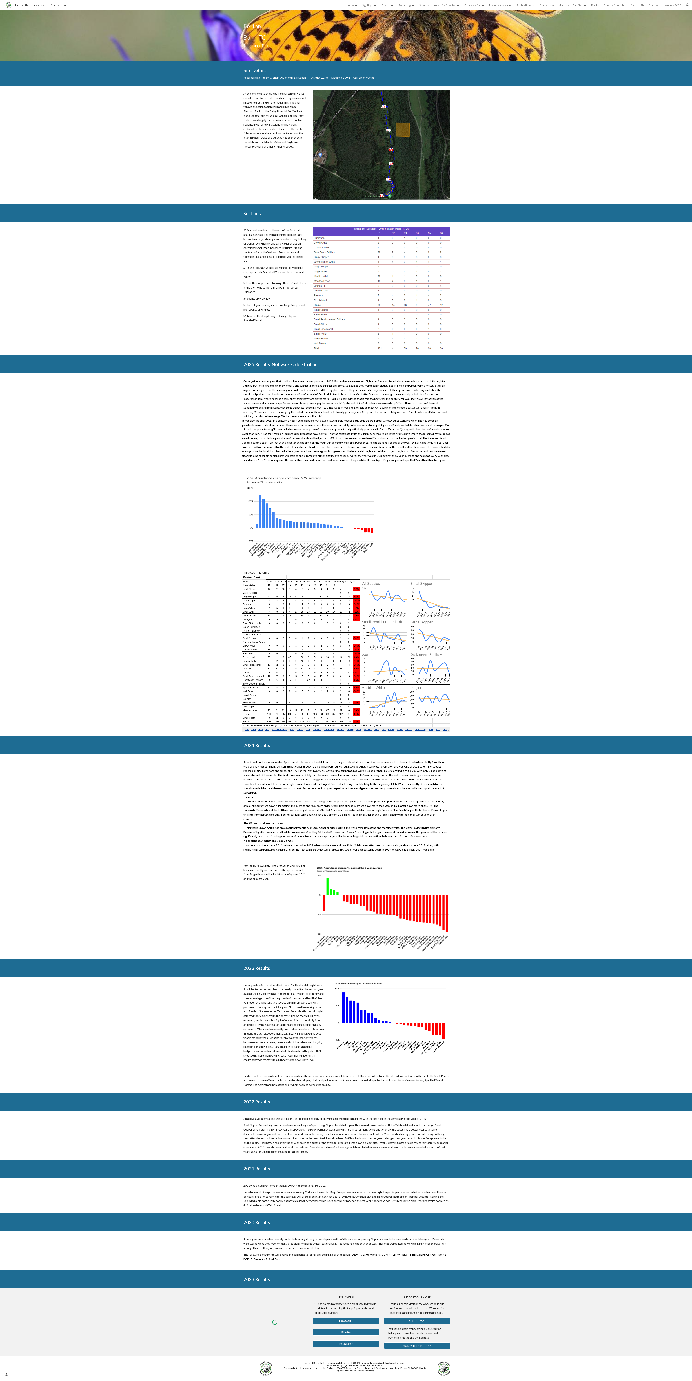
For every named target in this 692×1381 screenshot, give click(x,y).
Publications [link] (523, 5)
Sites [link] (422, 5)
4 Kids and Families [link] (571, 5)
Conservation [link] (472, 5)
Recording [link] (404, 5)
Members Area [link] (498, 5)
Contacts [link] (545, 5)
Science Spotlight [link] (614, 5)
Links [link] (632, 5)
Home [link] (350, 5)
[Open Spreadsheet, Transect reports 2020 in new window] (443, 574)
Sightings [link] (367, 5)
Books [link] (595, 5)
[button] (687, 5)
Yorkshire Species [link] (445, 5)
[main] (266, 35)
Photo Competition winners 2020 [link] (660, 5)
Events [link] (385, 5)
